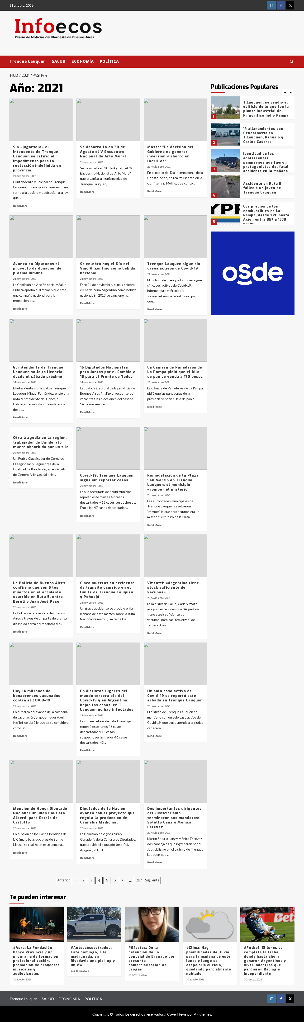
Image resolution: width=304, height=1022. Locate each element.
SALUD (59, 61)
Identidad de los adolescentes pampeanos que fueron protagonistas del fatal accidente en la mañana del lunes (266, 164)
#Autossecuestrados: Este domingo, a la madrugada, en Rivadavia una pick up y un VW (93, 956)
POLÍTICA (109, 61)
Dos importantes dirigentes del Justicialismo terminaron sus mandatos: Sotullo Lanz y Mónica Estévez (174, 817)
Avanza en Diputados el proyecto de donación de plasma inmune (37, 268)
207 (139, 880)
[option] (253, 109)
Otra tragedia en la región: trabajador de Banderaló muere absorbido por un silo (41, 442)
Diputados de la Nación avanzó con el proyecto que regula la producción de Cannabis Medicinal (107, 815)
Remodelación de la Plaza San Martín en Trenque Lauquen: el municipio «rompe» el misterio (173, 482)
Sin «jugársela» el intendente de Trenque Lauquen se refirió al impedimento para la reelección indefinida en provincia (37, 159)
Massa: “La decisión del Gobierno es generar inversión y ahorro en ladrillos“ (170, 154)
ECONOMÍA (82, 61)
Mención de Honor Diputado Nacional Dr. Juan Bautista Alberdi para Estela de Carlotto (40, 815)
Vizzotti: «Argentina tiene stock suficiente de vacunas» (173, 588)
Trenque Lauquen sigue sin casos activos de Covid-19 (173, 266)
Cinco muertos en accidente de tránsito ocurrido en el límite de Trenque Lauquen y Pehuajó (107, 590)
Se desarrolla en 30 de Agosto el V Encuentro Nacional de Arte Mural (103, 152)
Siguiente (152, 880)
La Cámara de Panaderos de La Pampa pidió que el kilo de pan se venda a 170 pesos (175, 372)
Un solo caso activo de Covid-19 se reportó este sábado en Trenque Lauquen (175, 696)
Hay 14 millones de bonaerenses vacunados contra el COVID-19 (36, 696)
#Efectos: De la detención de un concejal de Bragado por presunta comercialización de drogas (151, 959)
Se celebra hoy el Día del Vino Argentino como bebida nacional (107, 268)
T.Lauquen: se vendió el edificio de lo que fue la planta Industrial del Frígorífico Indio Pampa (266, 109)
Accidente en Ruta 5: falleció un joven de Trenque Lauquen (263, 187)
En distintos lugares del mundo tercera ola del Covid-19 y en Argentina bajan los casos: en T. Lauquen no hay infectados (106, 700)
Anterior (63, 880)
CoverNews (177, 1014)
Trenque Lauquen (28, 61)
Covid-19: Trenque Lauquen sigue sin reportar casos (106, 478)
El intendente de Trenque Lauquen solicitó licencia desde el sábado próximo (38, 372)
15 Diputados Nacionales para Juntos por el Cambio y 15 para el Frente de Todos (107, 372)
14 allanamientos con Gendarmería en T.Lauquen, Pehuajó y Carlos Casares (263, 135)
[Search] (291, 61)
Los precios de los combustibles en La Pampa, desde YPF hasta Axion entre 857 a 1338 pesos (266, 215)
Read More (20, 206)
